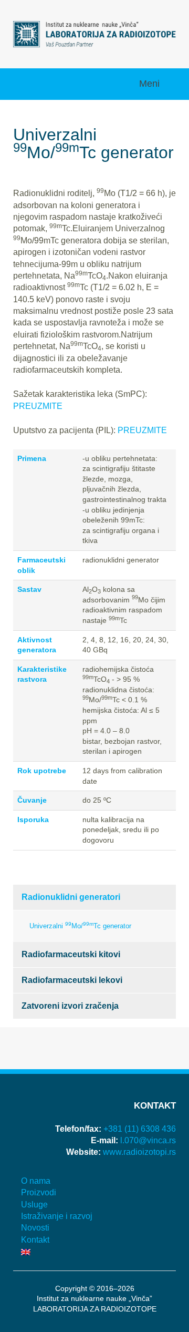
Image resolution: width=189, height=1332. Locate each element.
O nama (35, 1180)
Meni (150, 83)
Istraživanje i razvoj (56, 1216)
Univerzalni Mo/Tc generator (80, 925)
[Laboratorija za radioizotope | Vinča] (94, 33)
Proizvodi (38, 1192)
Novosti (35, 1227)
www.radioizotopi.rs (139, 1151)
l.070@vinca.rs (148, 1140)
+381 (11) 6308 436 (139, 1128)
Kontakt (35, 1239)
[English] (94, 1251)
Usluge (34, 1204)
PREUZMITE (37, 406)
